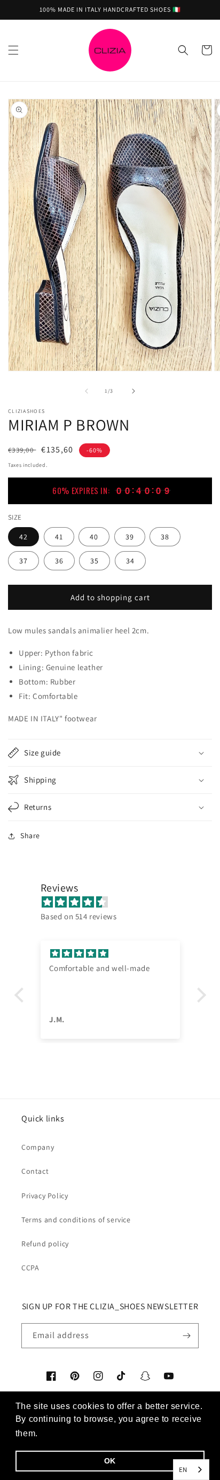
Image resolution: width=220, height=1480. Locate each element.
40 (94, 537)
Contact (35, 1171)
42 (23, 537)
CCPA (30, 1267)
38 (165, 537)
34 (130, 561)
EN (183, 1469)
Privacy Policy (44, 1195)
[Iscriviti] (186, 1335)
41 (59, 537)
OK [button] (110, 1461)
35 (94, 561)
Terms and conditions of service (76, 1219)
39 (129, 537)
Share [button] (30, 835)
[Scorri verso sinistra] (86, 391)
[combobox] (191, 1469)
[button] (13, 50)
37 (23, 561)
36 (59, 561)
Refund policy (45, 1243)
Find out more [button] (70, 1433)
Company (37, 1147)
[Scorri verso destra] (133, 391)
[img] (116, 902)
